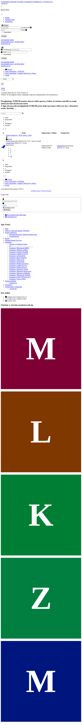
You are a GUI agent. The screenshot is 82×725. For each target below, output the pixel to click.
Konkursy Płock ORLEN (18, 258)
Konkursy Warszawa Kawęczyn (20, 271)
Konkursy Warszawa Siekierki (19, 273)
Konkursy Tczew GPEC (17, 279)
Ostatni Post (10, 143)
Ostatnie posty (10, 20)
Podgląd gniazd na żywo (13, 240)
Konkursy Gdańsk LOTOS (18, 254)
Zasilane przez (36, 191)
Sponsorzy (8, 285)
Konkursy (8, 242)
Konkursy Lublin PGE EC (18, 265)
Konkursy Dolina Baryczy (18, 267)
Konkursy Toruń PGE (16, 262)
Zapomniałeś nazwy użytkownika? (12, 42)
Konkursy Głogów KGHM (18, 252)
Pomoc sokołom (10, 281)
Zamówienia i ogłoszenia (13, 287)
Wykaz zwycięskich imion (18, 244)
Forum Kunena (46, 191)
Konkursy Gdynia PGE (17, 256)
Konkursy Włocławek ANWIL (19, 275)
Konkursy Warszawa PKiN (18, 250)
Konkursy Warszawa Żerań (18, 269)
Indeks (7, 18)
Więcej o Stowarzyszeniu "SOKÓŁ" (17, 231)
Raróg (7, 238)
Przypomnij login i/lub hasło (16, 215)
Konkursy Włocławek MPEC (19, 248)
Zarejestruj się (5, 44)
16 (11, 156)
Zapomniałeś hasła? (7, 40)
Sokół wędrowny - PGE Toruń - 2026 (18, 135)
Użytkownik (25, 27)
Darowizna (13, 283)
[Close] (2, 14)
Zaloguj (4, 36)
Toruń (3, 88)
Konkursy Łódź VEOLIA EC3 (19, 277)
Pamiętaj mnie (10, 208)
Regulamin (8, 21)
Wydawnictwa (14, 236)
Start (6, 229)
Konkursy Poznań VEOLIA (19, 263)
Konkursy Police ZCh (16, 260)
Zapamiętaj (7, 32)
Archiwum (13, 289)
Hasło (23, 30)
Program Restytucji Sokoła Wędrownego (23, 234)
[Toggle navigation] (2, 6)
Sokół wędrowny (11, 233)
